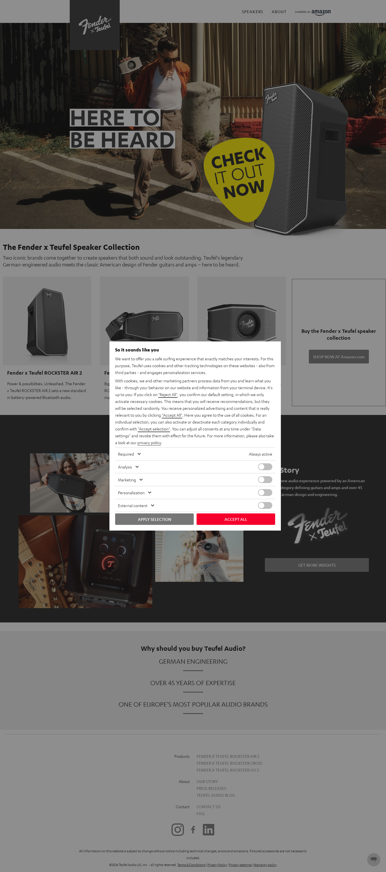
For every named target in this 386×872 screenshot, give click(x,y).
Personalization (131, 492)
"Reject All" (167, 394)
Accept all (236, 519)
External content (132, 505)
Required (126, 453)
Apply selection (154, 519)
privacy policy (149, 442)
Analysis (125, 466)
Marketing (127, 479)
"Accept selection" (154, 428)
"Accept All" (172, 415)
